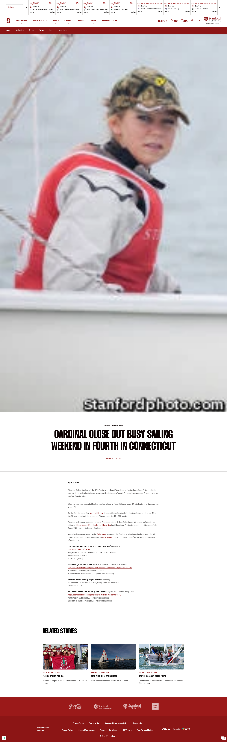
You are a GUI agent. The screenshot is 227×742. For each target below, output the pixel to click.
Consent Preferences (86, 730)
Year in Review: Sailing (53, 676)
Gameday (81, 21)
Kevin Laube (93, 525)
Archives (63, 30)
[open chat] (223, 738)
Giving (93, 21)
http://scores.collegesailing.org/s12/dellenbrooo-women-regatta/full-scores (100, 567)
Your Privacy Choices (145, 730)
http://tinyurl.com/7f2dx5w (79, 549)
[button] (27, 7)
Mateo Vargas (81, 525)
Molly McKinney (96, 513)
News (41, 30)
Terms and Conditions (108, 730)
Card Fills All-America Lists (104, 676)
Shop (174, 21)
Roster (31, 30)
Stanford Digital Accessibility (118, 723)
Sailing (107, 425)
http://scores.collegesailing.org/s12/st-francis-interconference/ (94, 595)
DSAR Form (127, 730)
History (52, 30)
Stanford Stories (109, 21)
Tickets (55, 21)
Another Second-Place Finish (152, 676)
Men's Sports (21, 21)
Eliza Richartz (108, 537)
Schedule (20, 30)
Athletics (68, 21)
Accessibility (137, 723)
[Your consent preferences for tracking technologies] (4, 738)
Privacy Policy (80, 723)
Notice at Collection (107, 736)
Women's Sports (40, 21)
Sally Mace (101, 534)
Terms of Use (94, 723)
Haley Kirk (106, 525)
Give (184, 21)
